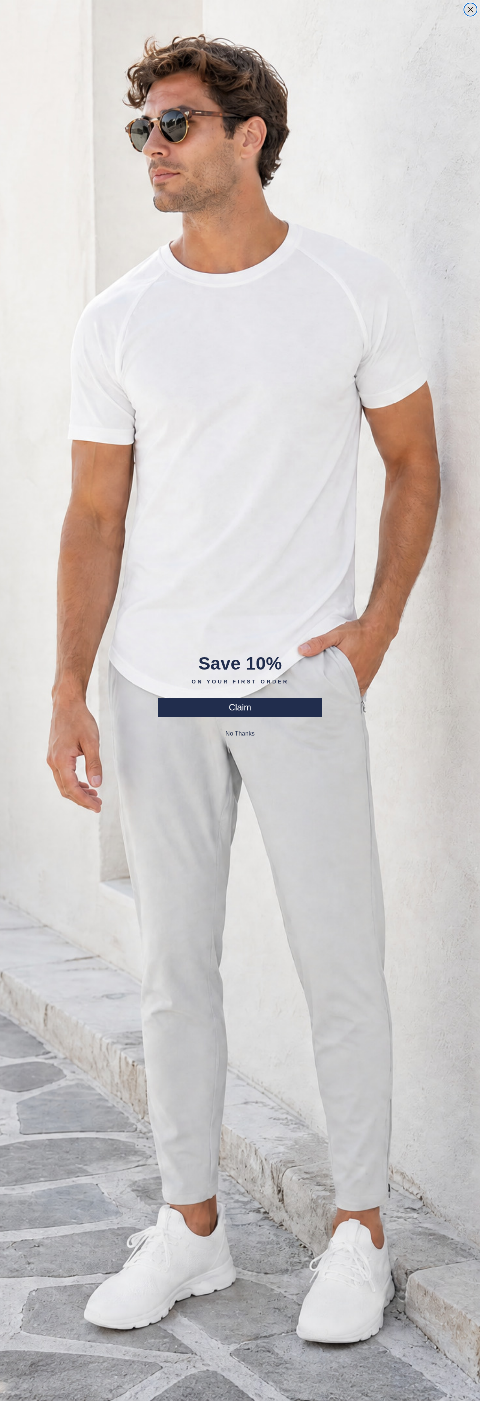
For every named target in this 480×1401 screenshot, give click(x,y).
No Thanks (240, 733)
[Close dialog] (470, 9)
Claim (240, 707)
